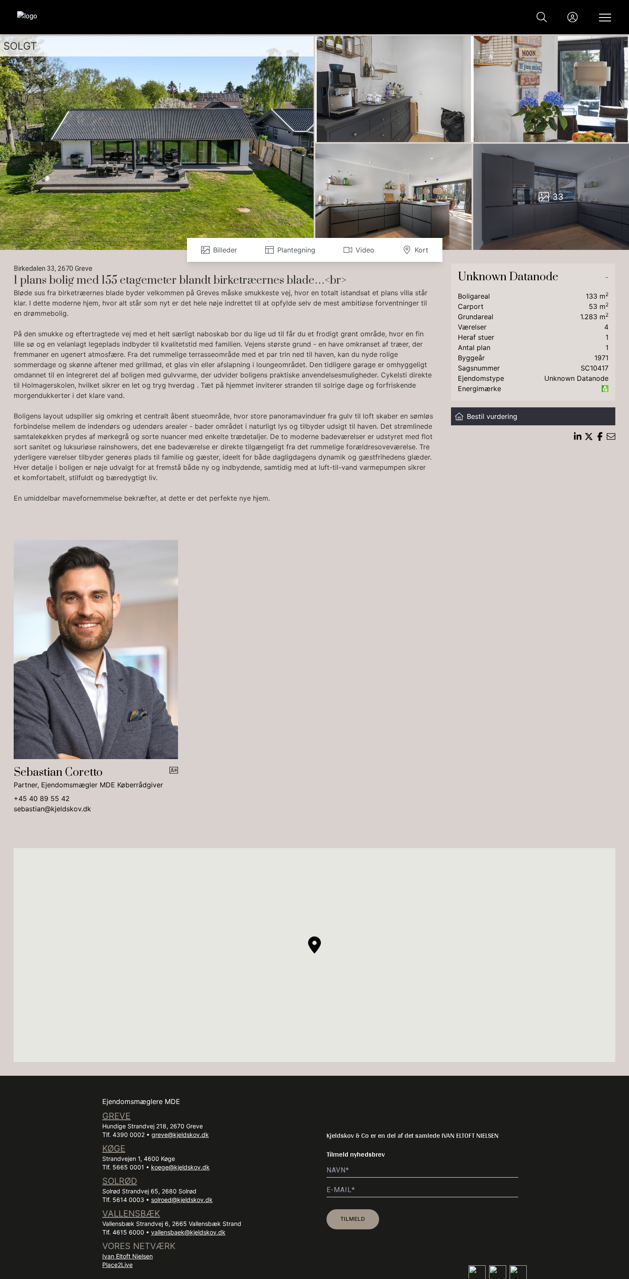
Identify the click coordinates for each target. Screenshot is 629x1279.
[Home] (165, 17)
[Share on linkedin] (577, 436)
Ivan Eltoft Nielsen (127, 1256)
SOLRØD (119, 1181)
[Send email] (611, 436)
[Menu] (603, 17)
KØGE (113, 1148)
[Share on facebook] (600, 436)
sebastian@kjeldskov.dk (52, 808)
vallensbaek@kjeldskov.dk (188, 1232)
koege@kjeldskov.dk (180, 1167)
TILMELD (352, 1218)
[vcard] (173, 778)
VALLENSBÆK (131, 1213)
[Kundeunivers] (572, 17)
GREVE (116, 1116)
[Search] (541, 17)
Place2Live (117, 1264)
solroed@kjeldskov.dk (182, 1199)
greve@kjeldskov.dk (180, 1134)
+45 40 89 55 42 (42, 798)
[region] (314, 955)
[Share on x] (588, 436)
